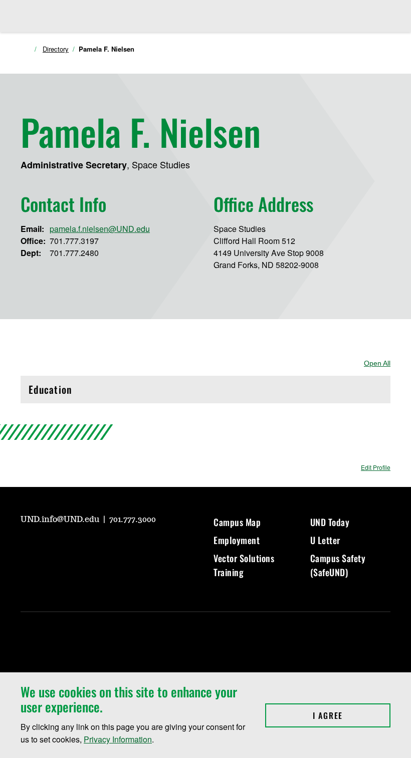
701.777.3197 (74, 240)
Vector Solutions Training (244, 565)
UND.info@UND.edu (61, 520)
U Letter (325, 540)
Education (71, 392)
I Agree (351, 715)
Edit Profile (375, 467)
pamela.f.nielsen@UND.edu (100, 228)
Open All (377, 363)
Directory (56, 49)
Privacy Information (118, 739)
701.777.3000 (132, 520)
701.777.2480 (74, 253)
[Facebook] (76, 547)
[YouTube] (28, 547)
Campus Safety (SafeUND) (338, 565)
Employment (237, 540)
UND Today (330, 522)
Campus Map (237, 522)
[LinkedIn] (100, 547)
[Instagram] (52, 547)
